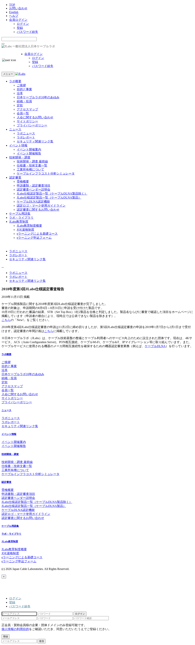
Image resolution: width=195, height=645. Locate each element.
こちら (6, 320)
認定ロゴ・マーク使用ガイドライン (41, 205)
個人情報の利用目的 (15, 629)
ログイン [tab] (15, 598)
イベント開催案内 (29, 149)
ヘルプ (13, 15)
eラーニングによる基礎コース (37, 233)
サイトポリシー (27, 121)
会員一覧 (23, 113)
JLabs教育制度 (18, 221)
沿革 (20, 93)
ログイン (23, 23)
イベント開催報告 (29, 153)
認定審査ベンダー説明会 (33, 189)
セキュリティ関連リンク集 (35, 141)
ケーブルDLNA (155, 346)
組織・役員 (24, 101)
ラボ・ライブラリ (21, 217)
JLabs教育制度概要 (29, 225)
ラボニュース (26, 133)
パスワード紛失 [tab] (19, 606)
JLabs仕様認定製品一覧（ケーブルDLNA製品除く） (52, 193)
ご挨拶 (21, 85)
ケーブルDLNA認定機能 (33, 201)
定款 (20, 105)
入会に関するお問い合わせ (35, 117)
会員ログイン (18, 19)
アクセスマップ (27, 109)
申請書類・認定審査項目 (33, 185)
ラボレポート (26, 137)
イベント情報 (18, 145)
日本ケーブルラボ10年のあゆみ (38, 97)
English (13, 12)
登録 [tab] (12, 602)
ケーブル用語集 (19, 213)
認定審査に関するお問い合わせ (38, 209)
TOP (12, 4)
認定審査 (15, 177)
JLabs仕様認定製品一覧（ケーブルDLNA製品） (49, 197)
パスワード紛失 (27, 31)
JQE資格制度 (25, 229)
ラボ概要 (15, 81)
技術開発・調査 (19, 157)
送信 (41, 641)
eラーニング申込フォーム (34, 237)
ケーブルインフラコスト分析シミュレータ (46, 173)
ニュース (15, 129)
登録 (20, 27)
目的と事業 (24, 89)
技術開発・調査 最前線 (32, 161)
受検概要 (23, 181)
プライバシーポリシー (32, 125)
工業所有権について (30, 169)
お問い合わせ (18, 8)
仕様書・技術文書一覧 (32, 165)
